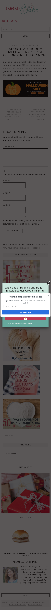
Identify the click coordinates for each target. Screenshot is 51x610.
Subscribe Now (25, 312)
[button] (25, 296)
